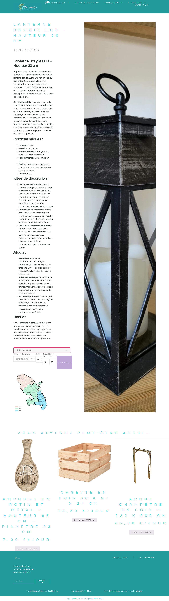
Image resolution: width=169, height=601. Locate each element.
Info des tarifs (23, 350)
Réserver (64, 362)
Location (111, 3)
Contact (142, 5)
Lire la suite (27, 549)
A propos (135, 3)
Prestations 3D (87, 3)
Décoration (56, 3)
